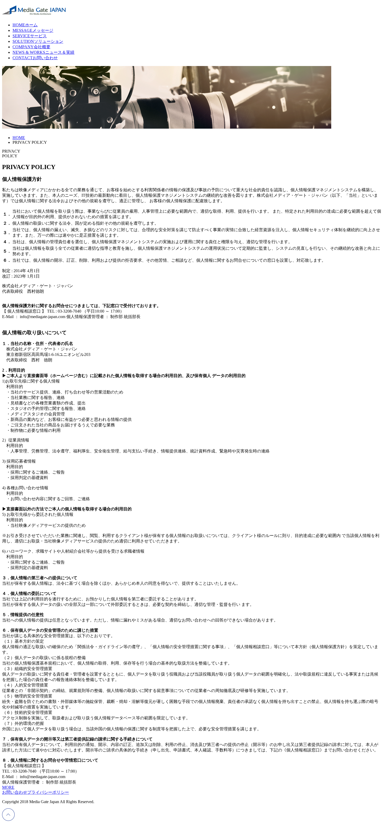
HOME (25, 25)
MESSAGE (33, 30)
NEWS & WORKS (43, 52)
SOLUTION (38, 41)
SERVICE (30, 36)
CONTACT (35, 58)
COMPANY (31, 47)
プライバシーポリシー (48, 792)
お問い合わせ (14, 792)
